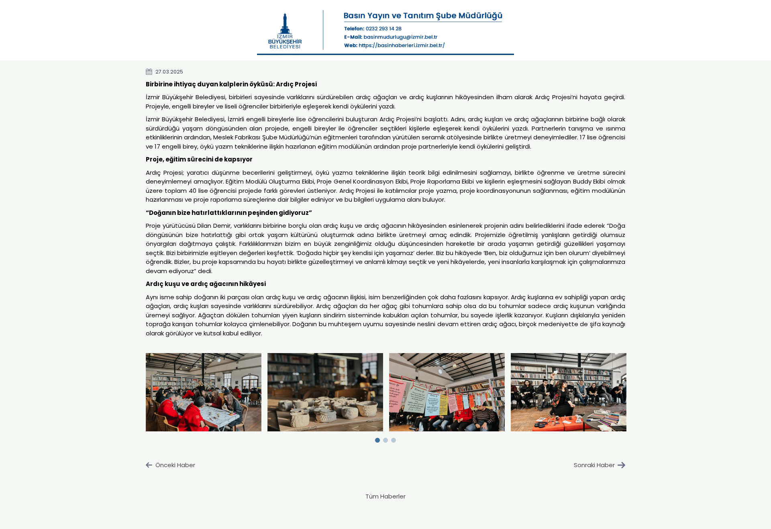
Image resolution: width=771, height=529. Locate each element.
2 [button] (385, 439)
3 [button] (394, 439)
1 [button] (377, 439)
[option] (204, 392)
